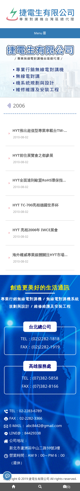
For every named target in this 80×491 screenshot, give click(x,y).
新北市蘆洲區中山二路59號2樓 (34, 447)
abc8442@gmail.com (44, 425)
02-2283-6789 (30, 410)
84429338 (32, 433)
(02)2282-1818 (45, 338)
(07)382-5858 (45, 378)
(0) (68, 487)
